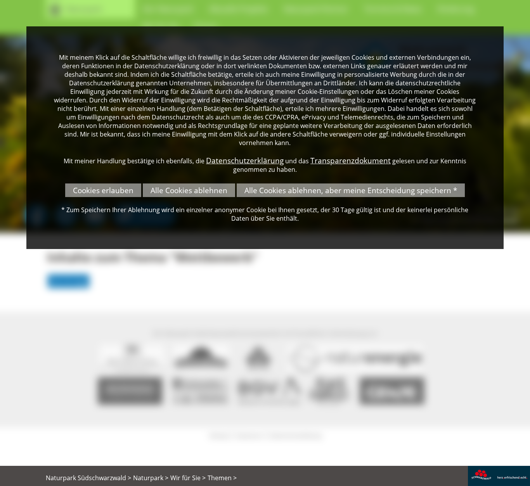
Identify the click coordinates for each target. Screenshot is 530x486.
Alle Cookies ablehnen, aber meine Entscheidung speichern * (350, 190)
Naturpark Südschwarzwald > (88, 478)
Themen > (222, 478)
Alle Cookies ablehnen (189, 190)
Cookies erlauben (103, 190)
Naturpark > (150, 478)
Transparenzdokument (350, 160)
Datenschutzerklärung (245, 160)
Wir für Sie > (188, 478)
